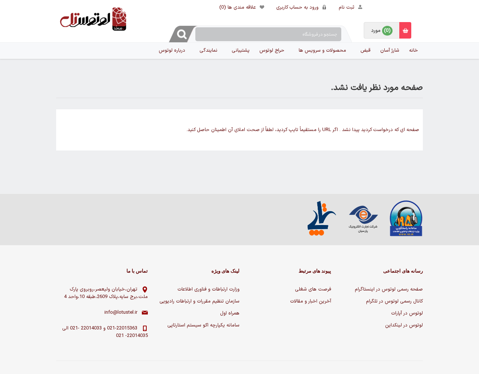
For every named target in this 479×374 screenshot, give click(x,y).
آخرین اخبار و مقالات (310, 301)
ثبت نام (346, 7)
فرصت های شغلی (313, 289)
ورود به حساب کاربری (297, 7)
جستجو (183, 34)
